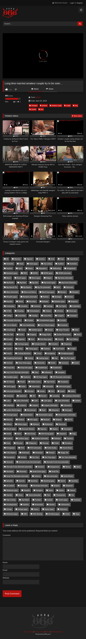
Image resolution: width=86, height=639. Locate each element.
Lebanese (9, 405)
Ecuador (9, 339)
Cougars (61, 315)
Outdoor (9, 438)
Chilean (48, 311)
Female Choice (39, 344)
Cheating (20, 311)
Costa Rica (47, 315)
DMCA (47, 632)
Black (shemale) (12, 292)
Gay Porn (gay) (69, 358)
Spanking (34, 481)
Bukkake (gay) (59, 301)
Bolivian (45, 297)
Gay (55, 358)
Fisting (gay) (33, 349)
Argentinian (74, 259)
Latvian (77, 400)
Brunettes (32, 301)
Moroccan (62, 424)
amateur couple (57, 105)
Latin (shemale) (63, 400)
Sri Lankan (10, 486)
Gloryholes (41, 363)
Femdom (54, 344)
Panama (70, 438)
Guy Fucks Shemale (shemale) (17, 372)
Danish (50, 330)
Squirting (74, 481)
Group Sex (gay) (26, 367)
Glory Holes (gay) (24, 363)
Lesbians (23, 405)
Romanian (39, 452)
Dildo (76, 330)
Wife (25, 514)
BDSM (35, 273)
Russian (51, 452)
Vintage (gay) (22, 509)
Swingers (34, 105)
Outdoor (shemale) (41, 438)
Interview (30, 391)
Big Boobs (10, 282)
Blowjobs (75, 292)
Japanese (22, 396)
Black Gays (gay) (48, 292)
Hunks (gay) (10, 386)
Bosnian (70, 297)
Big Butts (23, 282)
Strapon (56, 486)
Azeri (20, 268)
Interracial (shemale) (13, 391)
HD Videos (10, 382)
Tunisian (38, 500)
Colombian (22, 315)
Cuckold (63, 320)
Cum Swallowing (28, 325)
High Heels (50, 382)
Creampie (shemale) (13, 320)
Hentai (22, 382)
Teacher (9, 495)
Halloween (48, 372)
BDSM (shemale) (65, 273)
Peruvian (19, 443)
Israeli (62, 391)
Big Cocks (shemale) (68, 282)
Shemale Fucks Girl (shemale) (29, 462)
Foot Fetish (60, 349)
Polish (56, 443)
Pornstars (68, 443)
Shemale (9, 462)
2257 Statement (56, 632)
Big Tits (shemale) (43, 287)
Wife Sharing (37, 514)
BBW (25, 273)
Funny (39, 353)
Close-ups (72, 311)
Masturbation (27, 415)
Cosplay (34, 315)
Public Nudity (51, 448)
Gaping (30, 358)
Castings (49, 306)
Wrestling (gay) (53, 514)
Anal (52, 259)
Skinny (67, 467)
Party (8, 443)
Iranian (42, 391)
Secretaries (10, 457)
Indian (23, 386)
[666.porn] (43, 12)
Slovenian (22, 471)
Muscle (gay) (11, 429)
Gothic (53, 363)
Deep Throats (64, 330)
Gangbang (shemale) (14, 358)
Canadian (24, 306)
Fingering (67, 344)
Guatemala (57, 367)
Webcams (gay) (12, 514)
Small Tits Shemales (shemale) (17, 476)
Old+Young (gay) (47, 433)
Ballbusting (57, 268)
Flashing (47, 349)
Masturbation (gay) (45, 415)
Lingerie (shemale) (50, 405)
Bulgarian (74, 301)
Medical (21, 419)
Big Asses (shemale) (65, 278)
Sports (62, 481)
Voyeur (36, 509)
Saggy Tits (64, 452)
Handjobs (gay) (11, 377)
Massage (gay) (11, 415)
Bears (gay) (36, 278)
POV (22, 448)
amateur (44, 105)
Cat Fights (62, 306)
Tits (72, 495)
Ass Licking (48, 264)
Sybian (61, 490)
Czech (23, 330)
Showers (41, 467)
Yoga (77, 514)
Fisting (20, 349)
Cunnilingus (10, 330)
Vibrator (52, 504)
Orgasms (62, 433)
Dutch (79, 334)
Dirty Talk (9, 334)
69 (7, 259)
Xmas (67, 514)
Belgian (49, 278)
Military (8, 424)
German (9, 363)
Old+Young (31, 433)
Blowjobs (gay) (11, 297)
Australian (73, 264)
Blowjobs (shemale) (30, 297)
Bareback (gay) (11, 273)
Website (6, 578)
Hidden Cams (35, 382)
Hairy (36, 372)
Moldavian (48, 424)
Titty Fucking (10, 500)
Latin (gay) (47, 400)
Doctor (21, 334)
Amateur (42, 259)
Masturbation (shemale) (66, 415)
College (9, 315)
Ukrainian (77, 500)
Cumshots (63, 325)
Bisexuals (69, 287)
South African (68, 476)
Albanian (17, 259)
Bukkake (45, 301)
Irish (52, 391)
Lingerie (35, 405)
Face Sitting (73, 339)
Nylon (19, 433)
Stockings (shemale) (40, 486)
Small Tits (55, 471)
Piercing (45, 443)
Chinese (60, 311)
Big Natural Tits (11, 287)
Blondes (63, 292)
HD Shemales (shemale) (61, 377)
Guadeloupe (42, 367)
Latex (8, 400)
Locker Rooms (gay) (13, 410)
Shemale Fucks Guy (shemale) (57, 462)
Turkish (49, 500)
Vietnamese (65, 504)
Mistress (36, 424)
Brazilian (9, 301)
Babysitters (43, 268)
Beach (8, 278)
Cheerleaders (34, 311)
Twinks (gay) (62, 500)
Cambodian (10, 306)
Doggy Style (46, 334)
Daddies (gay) (36, 330)
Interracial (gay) (64, 386)
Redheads (25, 452)
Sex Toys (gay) (50, 457)
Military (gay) (22, 424)
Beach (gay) (21, 278)
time (41, 109)
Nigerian (43, 429)
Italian (73, 391)
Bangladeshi (71, 268)
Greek (76, 363)
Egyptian (21, 339)
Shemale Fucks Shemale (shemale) (19, 467)
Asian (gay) (33, 264)
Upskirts (26, 504)
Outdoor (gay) (23, 438)
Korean (43, 396)
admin (38, 97)
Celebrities (76, 306)
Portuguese (10, 448)
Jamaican (9, 396)
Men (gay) (33, 419)
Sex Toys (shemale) (69, 457)
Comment (6, 535)
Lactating (56, 396)
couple (68, 105)
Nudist (8, 433)
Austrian (9, 268)
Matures (9, 419)
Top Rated (25, 500)
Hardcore (26, 377)
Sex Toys (35, 457)
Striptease (69, 486)
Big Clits (35, 282)
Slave (78, 467)
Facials (8, 344)
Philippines (32, 443)
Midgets (58, 419)
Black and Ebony (30, 292)
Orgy (74, 433)
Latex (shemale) (22, 400)
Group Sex (10, 367)
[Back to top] (79, 632)
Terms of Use (28, 632)
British (21, 301)
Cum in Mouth (11, 325)
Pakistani (57, 438)
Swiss (51, 490)
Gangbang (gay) (67, 353)
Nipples (55, 429)
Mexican (46, 419)
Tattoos (72, 490)
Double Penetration (63, 334)
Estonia (60, 339)
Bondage (58, 297)
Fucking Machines (24, 353)
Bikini (58, 287)
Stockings (23, 486)
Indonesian (36, 386)
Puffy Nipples (11, 452)
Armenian (9, 264)
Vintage (9, 509)
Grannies (65, 363)
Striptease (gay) (12, 490)
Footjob (72, 349)
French (8, 353)
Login (72, 3)
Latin (36, 400)
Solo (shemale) (52, 476)
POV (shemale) (35, 448)
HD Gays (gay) (41, 377)
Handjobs (61, 372)
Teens (20, 495)
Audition (61, 264)
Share (50, 89)
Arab (62, 259)
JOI (33, 396)
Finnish (9, 349)
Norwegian (68, 429)
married (33, 109)
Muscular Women (28, 429)
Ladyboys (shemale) (72, 396)
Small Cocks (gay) (38, 471)
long (76, 105)
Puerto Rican (67, 448)
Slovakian (9, 471)
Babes (30, 268)
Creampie (73, 315)
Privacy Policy (39, 632)
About (35, 89)
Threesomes (60, 495)
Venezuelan (39, 504)
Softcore (37, 476)
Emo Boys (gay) (46, 339)
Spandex (9, 481)
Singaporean (54, 467)
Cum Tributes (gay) (47, 325)
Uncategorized (11, 504)
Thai (48, 495)
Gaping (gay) (43, 358)
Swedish (27, 490)
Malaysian (55, 410)
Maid (43, 410)
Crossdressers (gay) (46, 320)
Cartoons (37, 306)
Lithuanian (67, 405)
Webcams (63, 509)
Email (5, 570)
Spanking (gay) (48, 481)
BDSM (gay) (48, 273)
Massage (68, 410)
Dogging (33, 334)
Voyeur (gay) (49, 509)
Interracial (49, 386)
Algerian (29, 259)
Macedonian (31, 410)
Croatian (30, 320)
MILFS (69, 419)
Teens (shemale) (35, 495)
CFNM (8, 311)
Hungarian (64, 382)
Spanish (22, 481)
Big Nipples (27, 287)
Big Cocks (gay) (49, 282)
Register (80, 3)
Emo (32, 339)
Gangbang (51, 353)
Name (6, 562)
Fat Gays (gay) (23, 344)
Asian (21, 264)
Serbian (23, 457)
